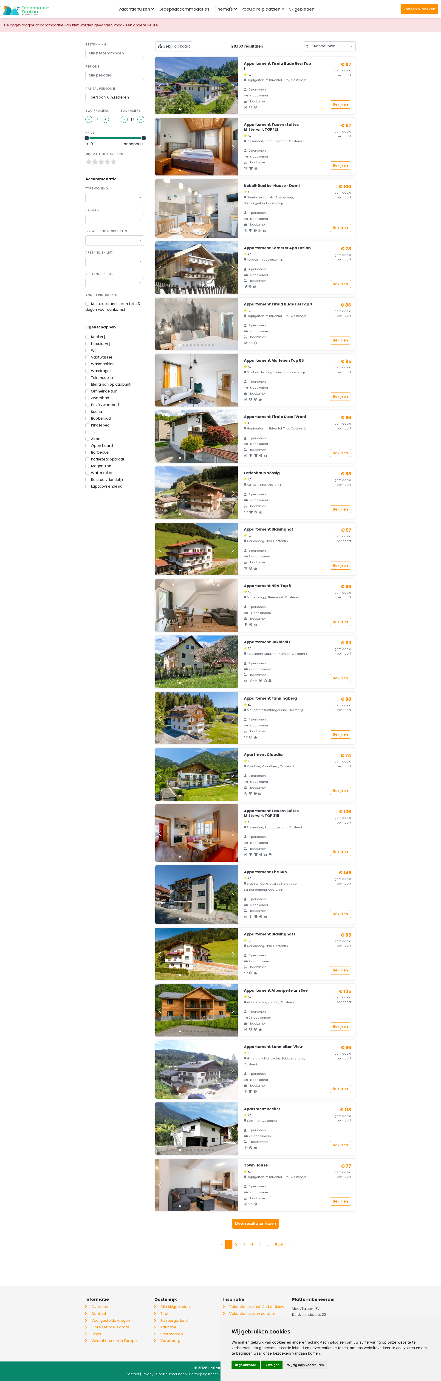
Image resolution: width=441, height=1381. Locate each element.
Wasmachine (103, 364)
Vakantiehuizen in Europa (114, 1340)
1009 (279, 1244)
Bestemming (96, 44)
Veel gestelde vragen (110, 1320)
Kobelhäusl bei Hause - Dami (272, 185)
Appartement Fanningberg (270, 698)
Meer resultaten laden (255, 1223)
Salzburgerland (174, 1320)
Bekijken (340, 104)
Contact (99, 1313)
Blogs (96, 1334)
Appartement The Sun (265, 872)
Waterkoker (102, 472)
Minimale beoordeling (105, 154)
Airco (95, 438)
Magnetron (101, 466)
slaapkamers (97, 111)
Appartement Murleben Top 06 (274, 360)
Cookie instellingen (171, 1374)
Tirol (164, 1313)
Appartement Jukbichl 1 (267, 642)
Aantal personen (100, 88)
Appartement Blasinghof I (269, 934)
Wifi (94, 350)
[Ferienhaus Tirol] (26, 9)
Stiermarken (171, 1334)
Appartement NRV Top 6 (267, 585)
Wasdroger (101, 370)
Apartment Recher (262, 1109)
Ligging (92, 210)
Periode (92, 66)
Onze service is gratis (110, 1327)
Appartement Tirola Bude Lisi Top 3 (278, 304)
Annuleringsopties (102, 295)
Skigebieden (301, 9)
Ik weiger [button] (272, 1365)
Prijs (90, 133)
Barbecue (100, 452)
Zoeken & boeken (419, 9)
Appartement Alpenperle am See (276, 990)
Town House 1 (257, 1165)
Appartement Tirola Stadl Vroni (275, 416)
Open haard (102, 445)
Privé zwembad (105, 404)
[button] (180, 109)
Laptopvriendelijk (106, 486)
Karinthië (168, 1327)
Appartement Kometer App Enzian (277, 248)
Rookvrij (98, 336)
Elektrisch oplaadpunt (111, 384)
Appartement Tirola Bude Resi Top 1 (277, 66)
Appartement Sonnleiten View (273, 1046)
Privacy (147, 1374)
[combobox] (324, 9)
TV (93, 432)
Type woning (96, 188)
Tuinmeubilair (103, 377)
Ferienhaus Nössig (262, 473)
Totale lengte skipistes (106, 231)
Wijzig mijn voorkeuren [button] (305, 1365)
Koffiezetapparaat (107, 459)
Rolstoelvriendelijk (107, 479)
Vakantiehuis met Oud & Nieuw (256, 1306)
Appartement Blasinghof (268, 529)
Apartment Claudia (263, 754)
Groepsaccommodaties (183, 9)
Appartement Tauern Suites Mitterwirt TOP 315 (271, 813)
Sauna (96, 411)
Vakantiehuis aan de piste (252, 1313)
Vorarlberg (170, 1340)
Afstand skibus (99, 274)
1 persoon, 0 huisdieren (108, 97)
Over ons (99, 1306)
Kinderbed (100, 425)
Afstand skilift (99, 252)
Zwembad (100, 398)
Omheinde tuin (104, 391)
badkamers (131, 111)
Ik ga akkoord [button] (245, 1365)
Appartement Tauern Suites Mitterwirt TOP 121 (271, 127)
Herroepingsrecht (203, 1374)
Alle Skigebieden (175, 1306)
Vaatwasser (102, 357)
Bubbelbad (101, 418)
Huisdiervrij (100, 343)
